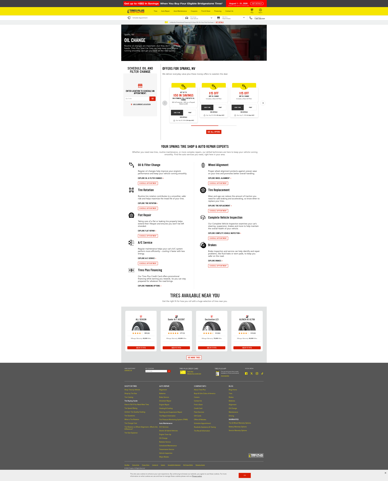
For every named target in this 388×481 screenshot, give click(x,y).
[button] (155, 11)
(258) (148, 333)
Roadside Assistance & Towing (205, 427)
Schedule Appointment (202, 423)
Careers (196, 397)
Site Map (126, 465)
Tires (230, 393)
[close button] (385, 473)
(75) (184, 333)
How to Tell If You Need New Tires (136, 404)
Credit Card (198, 408)
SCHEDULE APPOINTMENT (148, 183)
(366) (254, 333)
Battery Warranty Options (238, 427)
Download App (225, 376)
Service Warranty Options (238, 430)
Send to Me (177, 112)
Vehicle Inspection (165, 453)
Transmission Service (166, 449)
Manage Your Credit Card (194, 373)
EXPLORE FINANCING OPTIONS (149, 285)
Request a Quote (200, 465)
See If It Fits (141, 348)
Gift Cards (197, 416)
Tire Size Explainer (131, 433)
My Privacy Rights (188, 465)
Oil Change (163, 438)
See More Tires (194, 357)
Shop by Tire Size (130, 393)
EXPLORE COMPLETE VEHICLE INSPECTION (224, 233)
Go (153, 98)
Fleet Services (199, 412)
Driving (231, 416)
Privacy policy (197, 476)
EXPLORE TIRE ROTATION (147, 203)
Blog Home (233, 390)
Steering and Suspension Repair (170, 412)
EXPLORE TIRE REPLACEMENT (219, 205)
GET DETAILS (220, 22)
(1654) (218, 333)
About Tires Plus (200, 390)
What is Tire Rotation (131, 419)
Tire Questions (129, 416)
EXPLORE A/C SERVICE (146, 258)
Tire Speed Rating (130, 408)
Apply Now (190, 371)
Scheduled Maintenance (168, 446)
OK (245, 475)
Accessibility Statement (174, 465)
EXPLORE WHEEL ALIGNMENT (219, 178)
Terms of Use (135, 465)
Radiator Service (165, 442)
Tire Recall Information (202, 431)
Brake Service (164, 397)
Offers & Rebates (200, 420)
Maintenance (233, 412)
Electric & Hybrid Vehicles (168, 431)
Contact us (128, 370)
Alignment (163, 390)
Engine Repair (164, 405)
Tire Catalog (128, 397)
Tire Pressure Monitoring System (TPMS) (173, 420)
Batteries (162, 393)
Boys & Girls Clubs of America (204, 393)
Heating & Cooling (166, 408)
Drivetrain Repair (165, 401)
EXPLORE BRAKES (214, 260)
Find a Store (198, 405)
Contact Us (198, 401)
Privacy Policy (145, 465)
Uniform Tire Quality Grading (134, 412)
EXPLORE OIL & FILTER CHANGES (150, 178)
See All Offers (214, 131)
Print (190, 112)
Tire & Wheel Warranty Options (240, 423)
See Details (183, 117)
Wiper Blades (164, 457)
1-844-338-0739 (259, 19)
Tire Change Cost (130, 423)
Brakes (231, 397)
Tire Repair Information (167, 416)
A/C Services (163, 427)
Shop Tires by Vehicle (132, 390)
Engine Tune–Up (165, 434)
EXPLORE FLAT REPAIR (146, 230)
